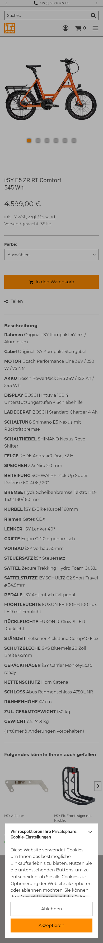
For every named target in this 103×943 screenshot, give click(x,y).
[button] (90, 836)
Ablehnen (51, 908)
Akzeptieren (51, 925)
